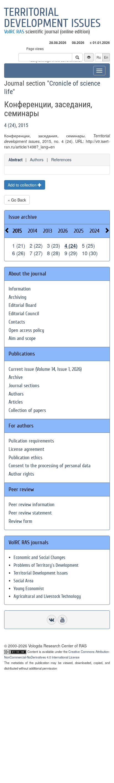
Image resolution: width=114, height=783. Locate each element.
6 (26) (18, 253)
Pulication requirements (31, 441)
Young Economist (29, 588)
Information (20, 289)
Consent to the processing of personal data (49, 466)
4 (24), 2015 (16, 125)
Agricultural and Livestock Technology (47, 596)
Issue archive (23, 217)
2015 (17, 231)
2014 (32, 231)
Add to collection (23, 185)
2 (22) (36, 245)
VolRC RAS (14, 32)
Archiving (17, 297)
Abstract (15, 159)
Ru (99, 57)
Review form (20, 521)
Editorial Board (22, 305)
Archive (16, 377)
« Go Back (17, 200)
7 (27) (36, 253)
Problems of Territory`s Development (46, 565)
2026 (63, 231)
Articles (16, 402)
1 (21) (18, 245)
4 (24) (70, 245)
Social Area (23, 580)
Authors (36, 159)
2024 (94, 231)
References (61, 159)
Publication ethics (25, 458)
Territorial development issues (52, 18)
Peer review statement (30, 513)
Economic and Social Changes (39, 557)
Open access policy (26, 330)
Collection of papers (27, 410)
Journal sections (24, 386)
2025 (79, 231)
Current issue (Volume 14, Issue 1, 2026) (45, 369)
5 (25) (88, 245)
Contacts (17, 322)
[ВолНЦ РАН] (51, 620)
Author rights (21, 474)
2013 (47, 231)
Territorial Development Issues (41, 573)
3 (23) (53, 245)
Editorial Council (24, 314)
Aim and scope (22, 338)
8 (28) (53, 253)
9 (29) (70, 253)
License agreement (26, 449)
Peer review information (32, 505)
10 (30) (90, 253)
